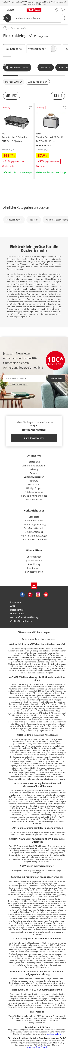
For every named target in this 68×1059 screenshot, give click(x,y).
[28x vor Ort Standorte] (56, 10)
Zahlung (34, 469)
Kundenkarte (34, 567)
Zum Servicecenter (34, 437)
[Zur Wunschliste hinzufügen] (30, 107)
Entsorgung (34, 484)
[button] (7, 10)
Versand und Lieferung (34, 465)
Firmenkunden (34, 499)
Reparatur (34, 480)
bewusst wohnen (34, 571)
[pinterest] (30, 594)
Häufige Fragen (34, 488)
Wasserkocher (37, 49)
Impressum (16, 602)
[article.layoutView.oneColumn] (58, 96)
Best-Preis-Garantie (34, 528)
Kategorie (16, 49)
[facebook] (22, 594)
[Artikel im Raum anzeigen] (11, 96)
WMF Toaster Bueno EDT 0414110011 (51, 105)
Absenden (56, 378)
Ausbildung (34, 564)
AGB (12, 605)
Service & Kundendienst (34, 495)
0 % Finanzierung (34, 491)
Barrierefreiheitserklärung (24, 617)
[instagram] (38, 594)
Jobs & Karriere (34, 560)
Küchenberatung (34, 520)
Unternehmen (34, 556)
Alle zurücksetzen (37, 81)
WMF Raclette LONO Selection (16, 104)
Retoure (34, 473)
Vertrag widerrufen (34, 476)
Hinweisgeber (17, 613)
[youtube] (45, 594)
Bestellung (34, 461)
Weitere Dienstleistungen (34, 535)
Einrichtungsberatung (34, 524)
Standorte (34, 516)
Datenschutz (17, 609)
